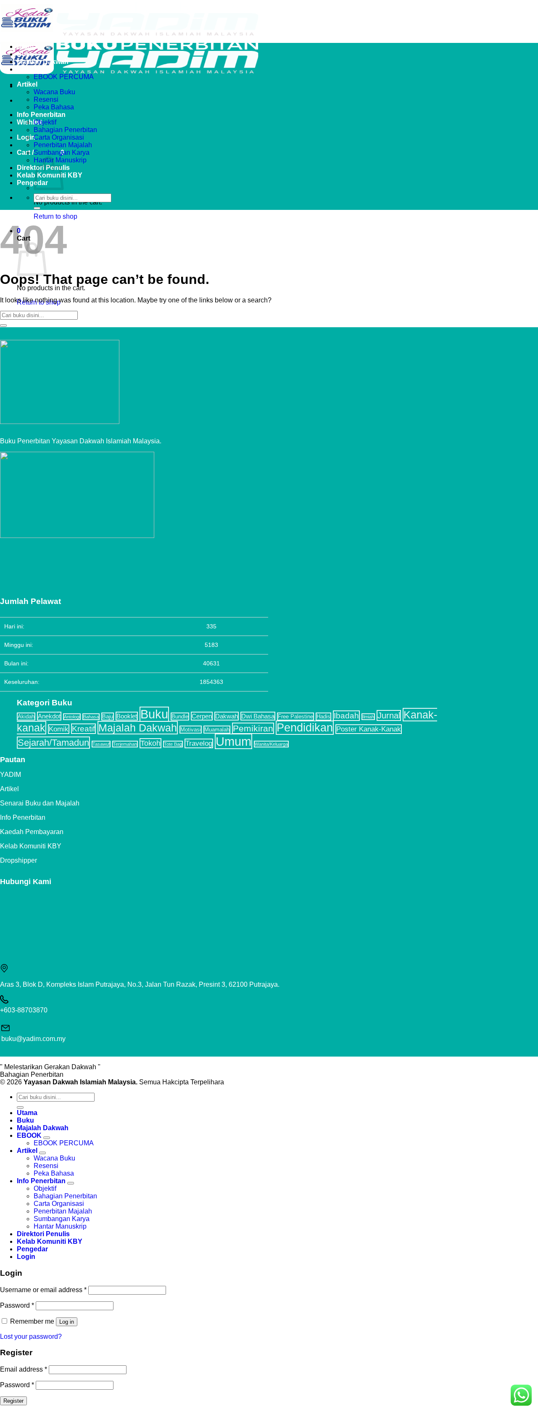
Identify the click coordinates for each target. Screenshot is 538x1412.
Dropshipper (18, 860)
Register (13, 1401)
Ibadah (346, 715)
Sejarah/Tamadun (53, 742)
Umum (233, 741)
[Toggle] (46, 1137)
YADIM (10, 774)
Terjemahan (125, 744)
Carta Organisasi (59, 137)
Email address (23, 1369)
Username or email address (43, 1289)
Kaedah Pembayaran (31, 831)
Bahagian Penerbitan (65, 129)
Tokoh (150, 743)
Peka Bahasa (54, 107)
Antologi (72, 716)
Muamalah (216, 729)
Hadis (323, 716)
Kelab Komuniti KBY (30, 846)
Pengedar (32, 182)
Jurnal (388, 715)
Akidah (26, 716)
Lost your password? (31, 1336)
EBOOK (29, 69)
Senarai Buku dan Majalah (39, 803)
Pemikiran (253, 728)
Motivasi (190, 729)
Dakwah (226, 716)
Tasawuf (101, 744)
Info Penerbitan (41, 114)
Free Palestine (295, 716)
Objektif (45, 122)
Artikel (27, 84)
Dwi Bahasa (257, 716)
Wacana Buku (54, 91)
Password (17, 1305)
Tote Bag (173, 744)
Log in (66, 1322)
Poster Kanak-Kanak (368, 729)
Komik (59, 729)
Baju (107, 716)
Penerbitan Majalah (63, 144)
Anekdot (49, 716)
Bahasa (91, 716)
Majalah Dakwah (43, 61)
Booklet (126, 716)
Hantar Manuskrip (60, 1226)
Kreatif (83, 728)
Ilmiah (368, 716)
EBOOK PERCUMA (64, 76)
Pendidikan (305, 727)
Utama (27, 46)
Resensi (46, 99)
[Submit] (37, 208)
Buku (25, 54)
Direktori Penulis (43, 1233)
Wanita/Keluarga (271, 744)
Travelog (198, 743)
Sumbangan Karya (62, 152)
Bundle (179, 716)
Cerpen (202, 716)
